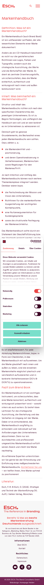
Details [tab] (22, 248)
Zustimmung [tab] (8, 248)
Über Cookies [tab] (35, 248)
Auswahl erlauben (22, 333)
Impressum (22, 561)
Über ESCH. (22, 545)
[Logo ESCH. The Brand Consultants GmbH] (9, 6)
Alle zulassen (22, 325)
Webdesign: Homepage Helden (22, 582)
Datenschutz (22, 558)
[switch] (37, 299)
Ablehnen (22, 341)
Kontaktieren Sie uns (31, 467)
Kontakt (22, 548)
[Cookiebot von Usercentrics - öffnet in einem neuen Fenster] (31, 241)
